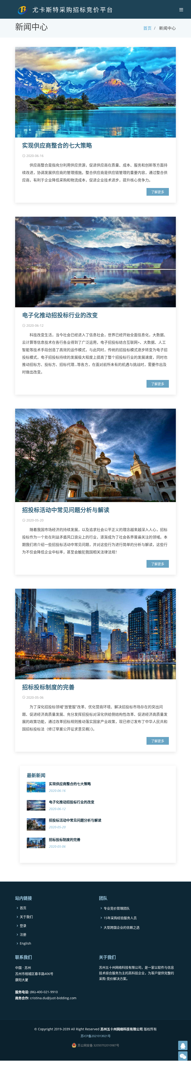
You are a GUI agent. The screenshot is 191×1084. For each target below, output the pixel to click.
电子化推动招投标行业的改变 (60, 315)
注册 (23, 934)
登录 (23, 925)
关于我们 (26, 916)
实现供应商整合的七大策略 (57, 145)
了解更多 (157, 192)
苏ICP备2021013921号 (96, 1036)
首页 (147, 28)
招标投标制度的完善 (48, 687)
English (25, 943)
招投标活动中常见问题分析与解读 (65, 510)
